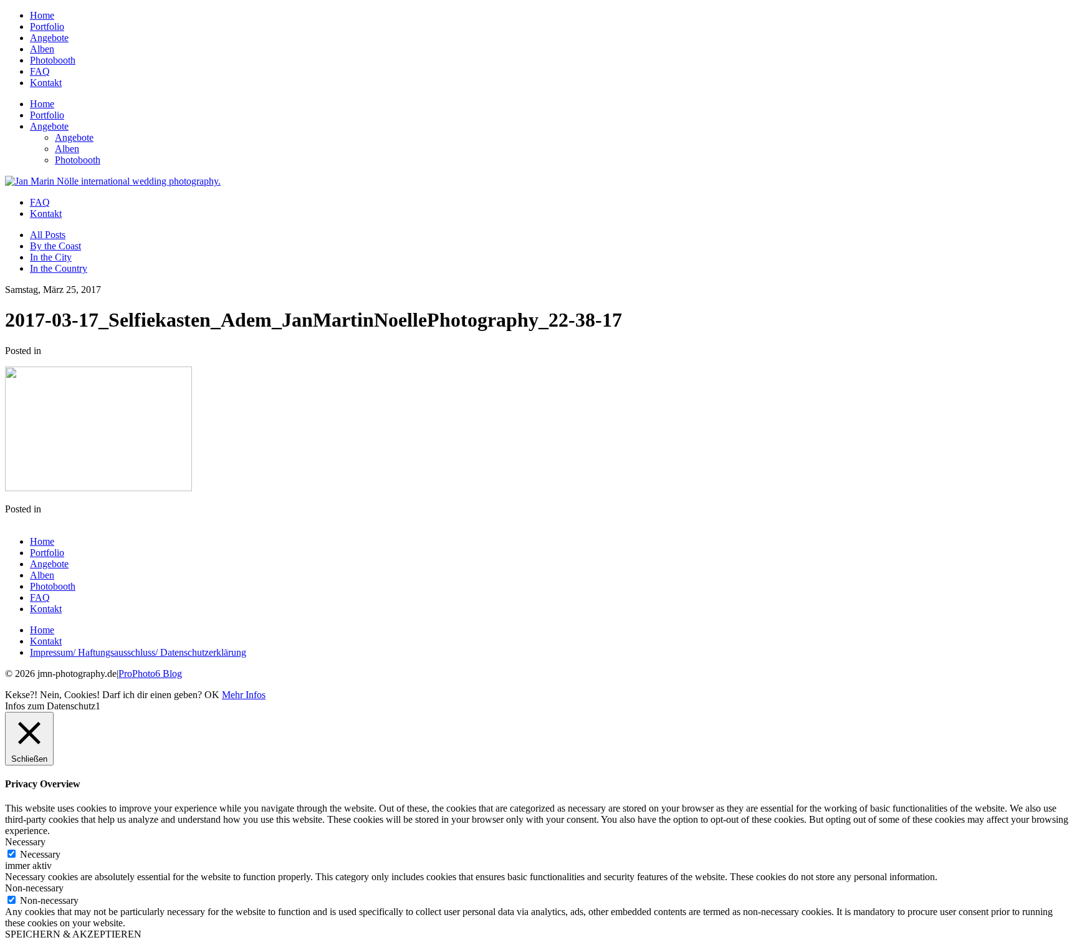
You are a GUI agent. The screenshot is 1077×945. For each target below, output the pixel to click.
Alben (42, 49)
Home (42, 15)
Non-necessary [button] (34, 888)
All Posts (47, 234)
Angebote (49, 37)
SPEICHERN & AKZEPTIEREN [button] (73, 934)
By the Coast (55, 246)
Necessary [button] (25, 842)
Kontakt (46, 82)
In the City (51, 257)
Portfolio (47, 26)
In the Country (58, 268)
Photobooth (52, 60)
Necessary (40, 854)
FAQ (40, 71)
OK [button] (211, 694)
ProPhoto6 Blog (150, 673)
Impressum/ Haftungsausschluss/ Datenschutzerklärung (138, 652)
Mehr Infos (244, 694)
